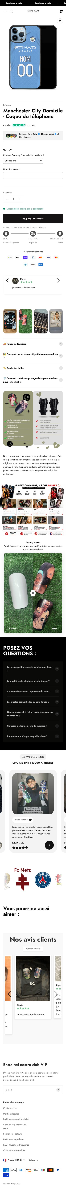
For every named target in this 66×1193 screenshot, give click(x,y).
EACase (7, 105)
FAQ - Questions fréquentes (16, 1144)
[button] (7, 280)
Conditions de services (14, 1150)
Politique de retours (12, 1133)
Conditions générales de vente (14, 1126)
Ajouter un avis (33, 948)
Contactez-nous (10, 1108)
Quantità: (7, 192)
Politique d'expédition (13, 1139)
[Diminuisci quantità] (7, 199)
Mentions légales (11, 1113)
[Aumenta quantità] (19, 199)
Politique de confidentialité (16, 1119)
